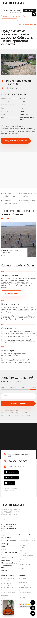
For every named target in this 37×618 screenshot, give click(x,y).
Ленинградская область (7, 566)
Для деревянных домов (27, 540)
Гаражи (21, 559)
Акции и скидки (7, 557)
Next (8, 218)
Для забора (23, 553)
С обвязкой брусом (7, 578)
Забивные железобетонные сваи (8, 545)
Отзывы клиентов (25, 587)
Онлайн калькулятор (9, 552)
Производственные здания (25, 567)
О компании (23, 578)
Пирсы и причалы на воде (26, 556)
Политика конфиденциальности (9, 530)
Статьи (21, 600)
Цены (3, 549)
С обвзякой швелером (8, 581)
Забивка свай (23, 597)
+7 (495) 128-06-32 (11, 524)
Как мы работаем (25, 592)
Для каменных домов (26, 538)
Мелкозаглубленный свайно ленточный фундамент (8, 594)
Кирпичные (23, 545)
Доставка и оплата (25, 590)
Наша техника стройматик (24, 581)
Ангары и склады (24, 564)
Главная (5, 16)
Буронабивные (6, 598)
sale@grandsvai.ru (16, 466)
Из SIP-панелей (24, 548)
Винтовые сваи (17, 16)
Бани (21, 550)
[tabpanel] (18, 64)
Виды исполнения (8, 538)
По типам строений (8, 540)
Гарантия (22, 595)
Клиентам (5, 555)
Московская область (9, 563)
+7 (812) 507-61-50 (9, 526)
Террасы (22, 562)
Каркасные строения (26, 543)
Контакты (5, 570)
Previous (2, 218)
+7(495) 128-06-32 (13, 11)
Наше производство (26, 585)
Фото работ (5, 560)
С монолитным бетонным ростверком (8, 584)
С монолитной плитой (8, 587)
